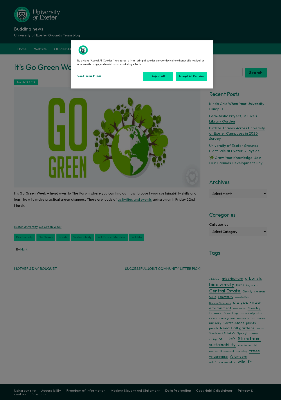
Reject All (158, 76)
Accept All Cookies (191, 76)
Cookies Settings (89, 75)
